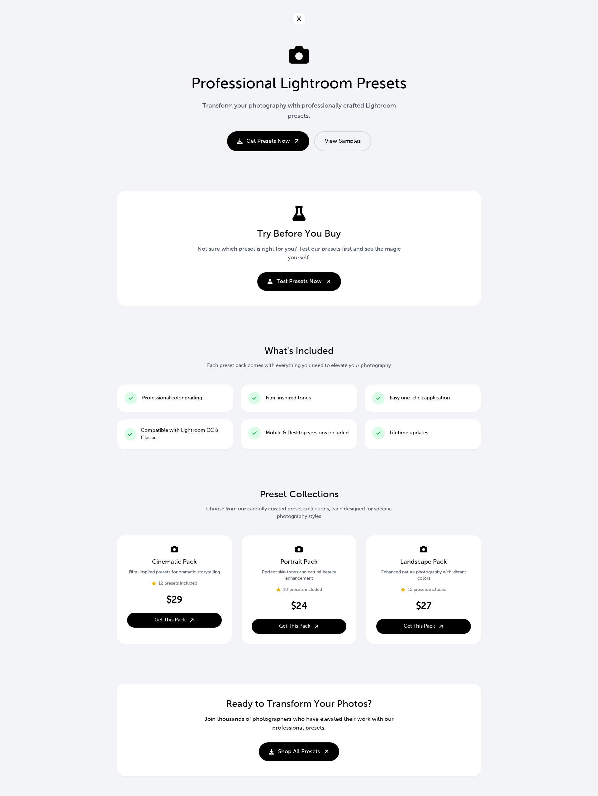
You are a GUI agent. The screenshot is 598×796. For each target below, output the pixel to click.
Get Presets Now (268, 141)
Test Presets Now (299, 281)
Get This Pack (170, 620)
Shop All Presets (299, 752)
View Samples (343, 141)
